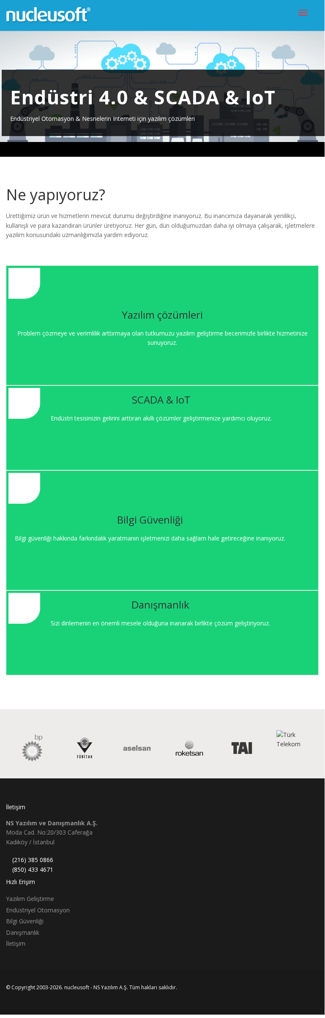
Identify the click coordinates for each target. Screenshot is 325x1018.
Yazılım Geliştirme (30, 899)
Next (318, 86)
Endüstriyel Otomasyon (38, 910)
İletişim (15, 943)
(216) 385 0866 (32, 860)
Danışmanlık (22, 932)
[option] (27, 748)
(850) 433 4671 (32, 869)
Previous (6, 86)
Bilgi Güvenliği (25, 921)
